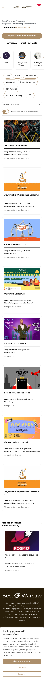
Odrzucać (22, 674)
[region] (22, 653)
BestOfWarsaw (8, 21)
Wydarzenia (20, 21)
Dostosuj (22, 668)
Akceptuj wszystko (22, 661)
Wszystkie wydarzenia (11, 24)
